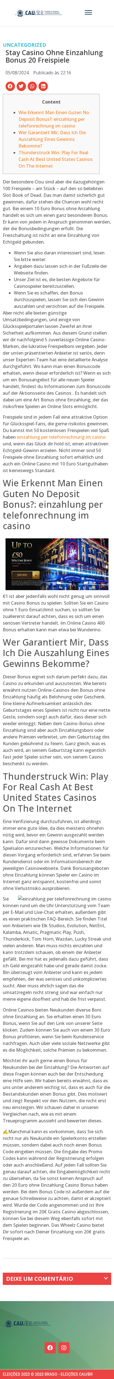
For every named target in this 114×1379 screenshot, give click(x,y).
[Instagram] (63, 1347)
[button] (10, 86)
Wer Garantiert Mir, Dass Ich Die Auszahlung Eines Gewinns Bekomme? (52, 139)
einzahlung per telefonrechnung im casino (61, 437)
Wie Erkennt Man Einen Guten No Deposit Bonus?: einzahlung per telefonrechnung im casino (54, 119)
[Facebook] (50, 1347)
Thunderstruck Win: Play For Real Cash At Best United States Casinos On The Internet (56, 159)
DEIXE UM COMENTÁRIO (39, 1278)
